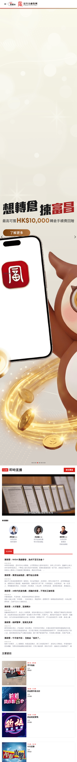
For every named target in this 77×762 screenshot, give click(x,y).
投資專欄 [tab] (9, 551)
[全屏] (72, 511)
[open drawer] (5, 4)
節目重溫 (69, 470)
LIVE (6, 470)
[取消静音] (5, 512)
